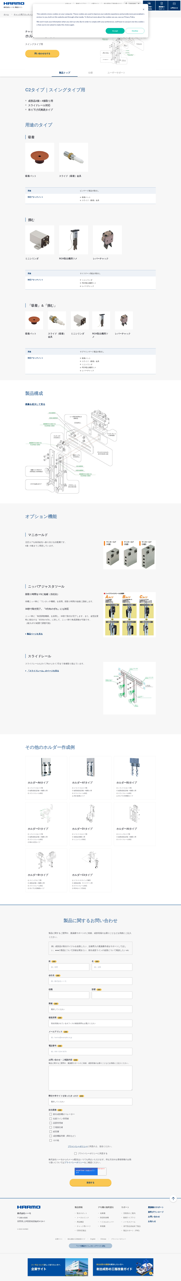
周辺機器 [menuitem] (80, 1222)
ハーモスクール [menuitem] (129, 1222)
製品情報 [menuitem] (79, 1207)
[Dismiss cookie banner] (143, 9)
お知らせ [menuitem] (68, 3)
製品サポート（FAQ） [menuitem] (132, 1230)
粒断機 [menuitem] (102, 1213)
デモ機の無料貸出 (149, 8)
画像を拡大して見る (35, 404)
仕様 (90, 72)
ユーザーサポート (116, 72)
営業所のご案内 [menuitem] (129, 1213)
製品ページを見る (35, 633)
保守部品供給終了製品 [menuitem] (132, 1226)
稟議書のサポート (162, 8)
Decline (135, 31)
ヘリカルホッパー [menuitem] (107, 1222)
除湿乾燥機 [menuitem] (104, 1217)
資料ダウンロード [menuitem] (156, 1211)
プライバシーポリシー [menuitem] (118, 1239)
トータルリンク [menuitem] (83, 1217)
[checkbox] (90, 1127)
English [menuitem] (92, 1239)
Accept (115, 31)
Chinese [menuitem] (103, 1239)
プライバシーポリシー (78, 1146)
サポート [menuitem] (125, 1207)
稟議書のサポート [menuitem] (156, 1207)
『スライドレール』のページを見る (43, 670)
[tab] (65, 73)
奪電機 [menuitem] (102, 1226)
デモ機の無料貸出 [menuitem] (106, 1207)
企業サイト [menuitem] (95, 3)
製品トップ (64, 72)
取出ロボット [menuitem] (82, 1213)
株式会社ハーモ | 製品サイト (13, 7)
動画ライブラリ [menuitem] (81, 3)
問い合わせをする (42, 53)
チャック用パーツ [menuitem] (84, 1226)
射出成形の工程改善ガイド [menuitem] (113, 3)
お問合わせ (174, 8)
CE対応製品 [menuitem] (81, 1230)
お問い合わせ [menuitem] (154, 1216)
